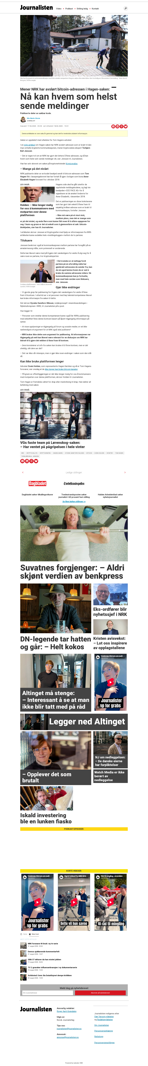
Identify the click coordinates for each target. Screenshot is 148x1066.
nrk (22, 453)
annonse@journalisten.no (68, 1037)
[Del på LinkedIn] (117, 126)
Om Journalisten (101, 1025)
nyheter (110, 453)
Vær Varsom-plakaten (104, 1016)
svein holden (99, 453)
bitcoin (89, 453)
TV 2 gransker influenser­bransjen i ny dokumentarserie (52, 967)
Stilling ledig (82, 9)
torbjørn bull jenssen (30, 456)
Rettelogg (98, 1036)
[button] (22, 472)
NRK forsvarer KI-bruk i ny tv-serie (43, 943)
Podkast (69, 9)
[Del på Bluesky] (126, 126)
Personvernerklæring (103, 1031)
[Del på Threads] (122, 126)
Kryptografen (71, 163)
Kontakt (95, 9)
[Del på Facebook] (113, 126)
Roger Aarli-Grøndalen (66, 1011)
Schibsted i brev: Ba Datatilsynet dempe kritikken (50, 975)
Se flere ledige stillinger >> (74, 501)
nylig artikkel (29, 145)
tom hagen (119, 453)
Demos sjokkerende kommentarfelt (43, 951)
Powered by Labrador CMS (74, 1063)
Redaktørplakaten (105, 1019)
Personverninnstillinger (104, 1042)
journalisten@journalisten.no (69, 1028)
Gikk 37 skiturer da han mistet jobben (44, 959)
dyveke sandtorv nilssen (74, 453)
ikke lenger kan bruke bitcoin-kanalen (61, 369)
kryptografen (45, 453)
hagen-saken (58, 453)
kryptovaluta (32, 453)
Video (58, 9)
